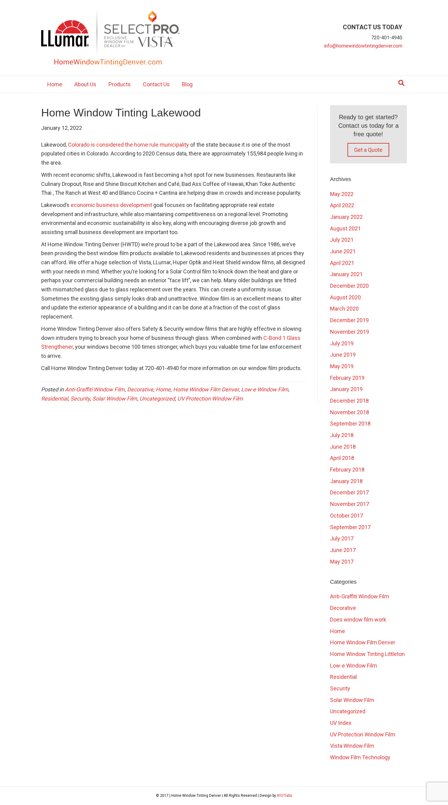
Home (54, 84)
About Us (85, 84)
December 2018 (349, 400)
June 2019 (343, 354)
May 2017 (342, 561)
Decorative (140, 389)
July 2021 (342, 240)
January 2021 (346, 274)
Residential (54, 398)
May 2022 (342, 194)
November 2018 (349, 412)
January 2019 (346, 389)
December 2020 (349, 286)
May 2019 (342, 366)
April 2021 (342, 263)
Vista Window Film (352, 746)
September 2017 (350, 527)
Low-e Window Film (264, 389)
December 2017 (349, 492)
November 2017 (349, 504)
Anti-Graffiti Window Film (95, 389)
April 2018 (342, 458)
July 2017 (342, 538)
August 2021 (345, 228)
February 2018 (347, 469)
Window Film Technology (360, 757)
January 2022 (346, 217)
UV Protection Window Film (210, 398)
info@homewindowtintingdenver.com (363, 46)
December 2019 (349, 320)
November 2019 (349, 332)
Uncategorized (157, 398)
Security (80, 398)
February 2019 (347, 378)
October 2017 (346, 515)
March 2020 (344, 308)
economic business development (112, 205)
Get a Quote (368, 150)
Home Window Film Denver (206, 389)
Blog (187, 84)
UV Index (340, 723)
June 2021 (343, 251)
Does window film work (358, 619)
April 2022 (342, 205)
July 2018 (342, 435)
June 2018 (343, 446)
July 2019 (342, 343)
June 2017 (343, 550)
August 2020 (345, 297)
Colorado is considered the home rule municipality (128, 144)
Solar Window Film (114, 398)
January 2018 (346, 481)
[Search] (401, 82)
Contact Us (156, 84)
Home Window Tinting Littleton (367, 654)
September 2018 (350, 423)
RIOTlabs (284, 795)
